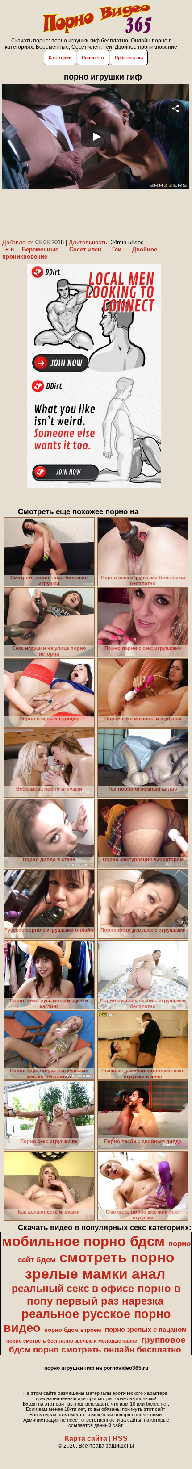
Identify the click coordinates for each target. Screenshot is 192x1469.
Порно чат (93, 57)
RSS (120, 1438)
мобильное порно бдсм (83, 1241)
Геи (116, 249)
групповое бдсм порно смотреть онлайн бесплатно (97, 1344)
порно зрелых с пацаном (146, 1329)
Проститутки (129, 57)
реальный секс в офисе (73, 1288)
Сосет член (85, 249)
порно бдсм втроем (72, 1330)
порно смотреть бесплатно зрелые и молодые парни (72, 1340)
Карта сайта (86, 1438)
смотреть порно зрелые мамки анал (100, 1265)
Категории (60, 57)
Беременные (40, 249)
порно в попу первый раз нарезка (104, 1294)
